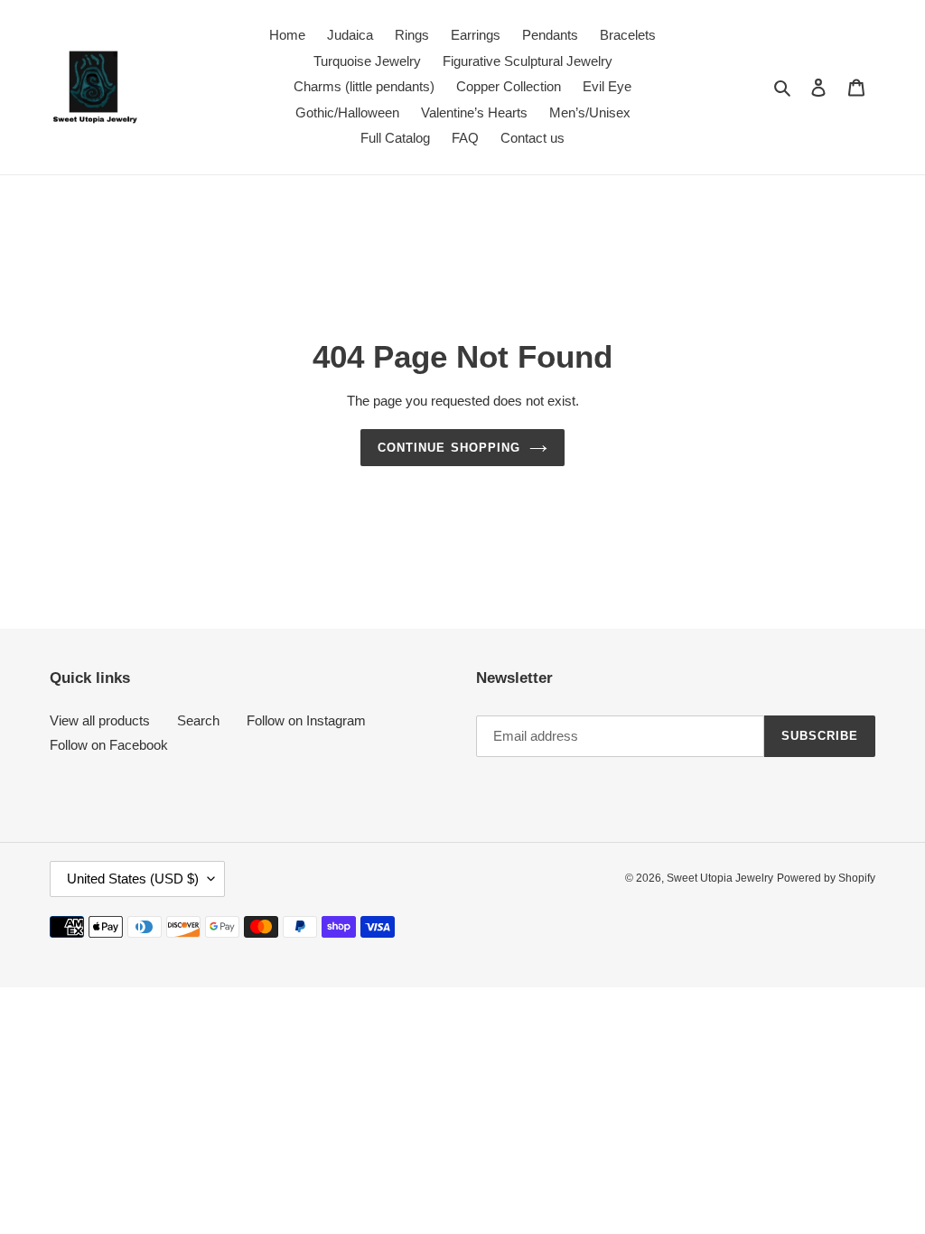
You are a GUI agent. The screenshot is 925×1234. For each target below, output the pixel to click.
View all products (100, 720)
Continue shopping (449, 447)
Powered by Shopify (826, 878)
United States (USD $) (133, 878)
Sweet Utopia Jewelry (720, 878)
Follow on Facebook (109, 745)
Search (198, 720)
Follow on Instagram (306, 720)
